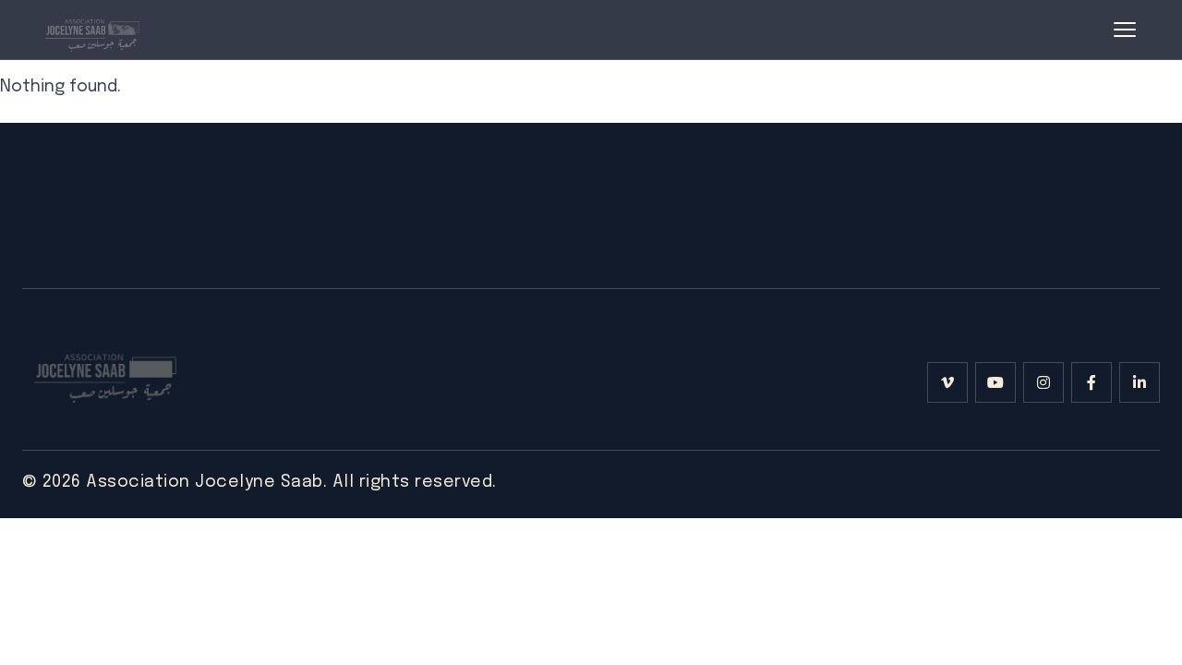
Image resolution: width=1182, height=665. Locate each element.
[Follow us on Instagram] (1043, 382)
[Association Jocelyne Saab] (91, 29)
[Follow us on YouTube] (995, 382)
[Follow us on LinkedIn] (1139, 382)
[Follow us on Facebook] (1091, 382)
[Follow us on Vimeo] (947, 382)
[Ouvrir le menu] (1124, 29)
